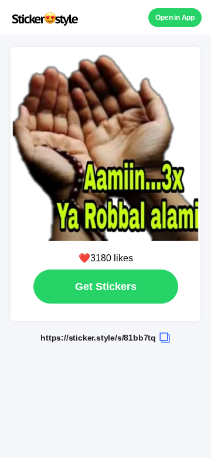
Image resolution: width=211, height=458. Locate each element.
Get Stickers (106, 286)
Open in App (175, 18)
